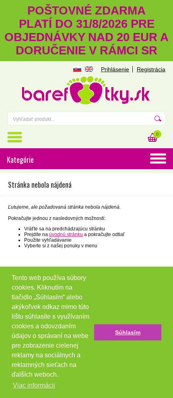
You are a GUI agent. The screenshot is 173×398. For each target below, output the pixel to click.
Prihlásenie (115, 69)
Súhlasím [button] (127, 332)
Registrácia (151, 69)
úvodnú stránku (66, 234)
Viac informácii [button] (34, 385)
